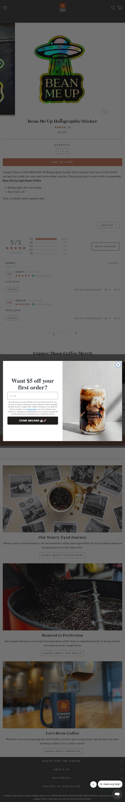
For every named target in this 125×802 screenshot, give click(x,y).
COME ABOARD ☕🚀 (33, 420)
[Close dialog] (118, 364)
